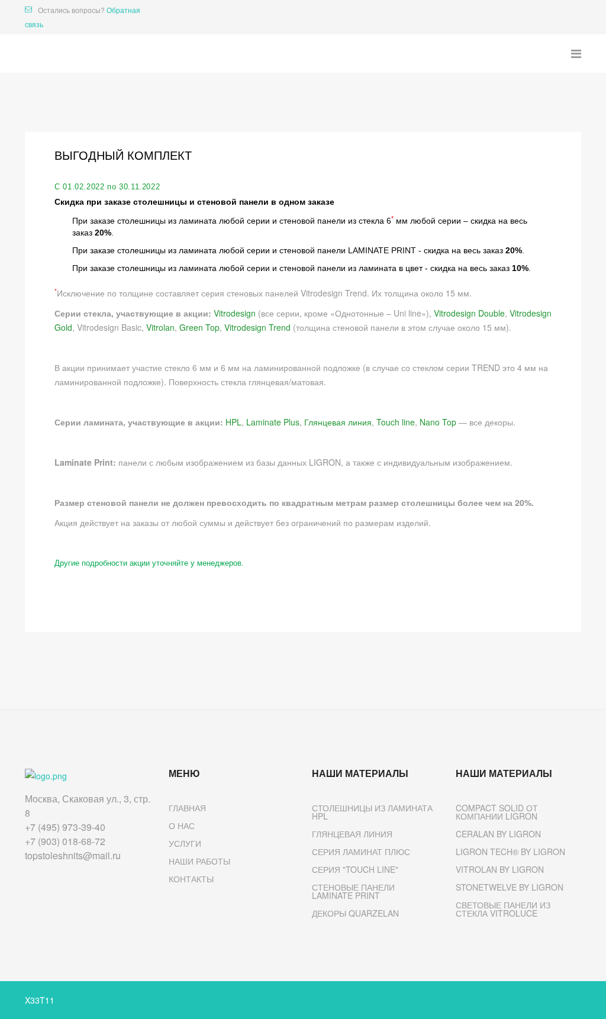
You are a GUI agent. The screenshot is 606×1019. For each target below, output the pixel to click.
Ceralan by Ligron (498, 834)
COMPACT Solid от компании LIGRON (497, 812)
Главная (187, 808)
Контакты (191, 879)
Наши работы (199, 861)
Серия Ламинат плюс (361, 851)
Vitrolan (160, 327)
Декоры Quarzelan (355, 913)
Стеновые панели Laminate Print (353, 891)
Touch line (395, 422)
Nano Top (438, 422)
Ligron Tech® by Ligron (510, 851)
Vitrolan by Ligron (500, 869)
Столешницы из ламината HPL (372, 812)
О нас (182, 825)
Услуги (185, 843)
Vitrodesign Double (469, 313)
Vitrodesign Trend (257, 327)
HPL (233, 422)
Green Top (199, 327)
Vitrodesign (235, 313)
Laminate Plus (272, 422)
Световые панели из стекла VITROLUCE (503, 909)
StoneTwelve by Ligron (509, 887)
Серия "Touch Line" (355, 869)
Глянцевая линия (338, 422)
